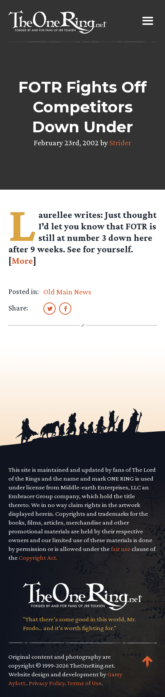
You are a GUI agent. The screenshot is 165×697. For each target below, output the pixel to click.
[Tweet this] (49, 308)
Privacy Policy (47, 683)
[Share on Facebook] (65, 308)
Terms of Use (84, 683)
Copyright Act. (38, 557)
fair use (120, 548)
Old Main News (67, 292)
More (22, 260)
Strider (120, 142)
